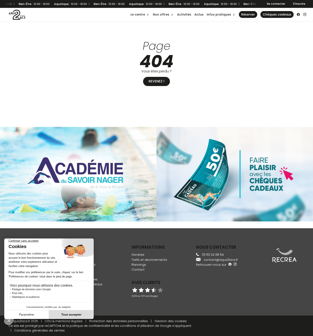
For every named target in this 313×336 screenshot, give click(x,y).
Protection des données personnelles (118, 321)
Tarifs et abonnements (149, 260)
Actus (199, 14)
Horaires (138, 255)
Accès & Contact (216, 8)
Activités (184, 14)
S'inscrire (299, 4)
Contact (138, 269)
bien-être (139, 10)
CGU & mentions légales (64, 321)
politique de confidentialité (90, 326)
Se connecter (276, 4)
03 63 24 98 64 (212, 255)
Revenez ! (156, 81)
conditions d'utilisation (137, 326)
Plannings (139, 265)
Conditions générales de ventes (39, 330)
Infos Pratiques (219, 14)
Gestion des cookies (171, 321)
